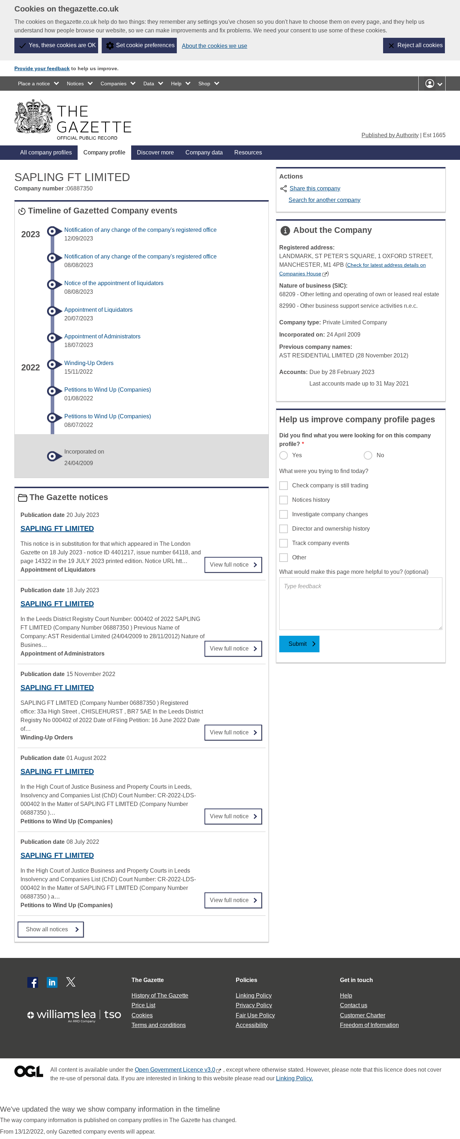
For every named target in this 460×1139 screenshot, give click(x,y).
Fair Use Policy (255, 1015)
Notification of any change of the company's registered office (140, 230)
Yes (297, 455)
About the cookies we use (214, 46)
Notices (75, 83)
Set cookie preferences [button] (145, 45)
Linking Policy (254, 995)
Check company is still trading (330, 485)
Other (299, 557)
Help (176, 83)
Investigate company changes (330, 514)
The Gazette (148, 980)
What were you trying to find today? (323, 471)
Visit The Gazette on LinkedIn (52, 982)
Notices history (311, 500)
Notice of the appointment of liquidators (114, 283)
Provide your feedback (42, 68)
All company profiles (46, 152)
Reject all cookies (420, 45)
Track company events (320, 543)
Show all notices (47, 929)
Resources (248, 152)
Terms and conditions (159, 1025)
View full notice (229, 562)
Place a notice (34, 83)
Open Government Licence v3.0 (175, 1070)
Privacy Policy (254, 1005)
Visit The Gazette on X (71, 982)
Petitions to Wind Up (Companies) (107, 390)
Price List (143, 1005)
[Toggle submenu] (57, 83)
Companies (113, 83)
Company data (204, 152)
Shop (204, 83)
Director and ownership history (331, 529)
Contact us (353, 1005)
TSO (78, 1014)
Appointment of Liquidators (98, 310)
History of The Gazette (160, 995)
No (380, 455)
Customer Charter (362, 1015)
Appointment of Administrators (102, 336)
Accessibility (252, 1025)
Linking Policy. (294, 1078)
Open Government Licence (28, 1073)
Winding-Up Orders (89, 363)
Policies (246, 980)
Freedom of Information (369, 1025)
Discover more (155, 152)
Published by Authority (390, 135)
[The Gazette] (72, 119)
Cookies (142, 1015)
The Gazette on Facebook (32, 982)
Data (148, 83)
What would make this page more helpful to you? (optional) (353, 572)
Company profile (104, 152)
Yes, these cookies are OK (62, 45)
